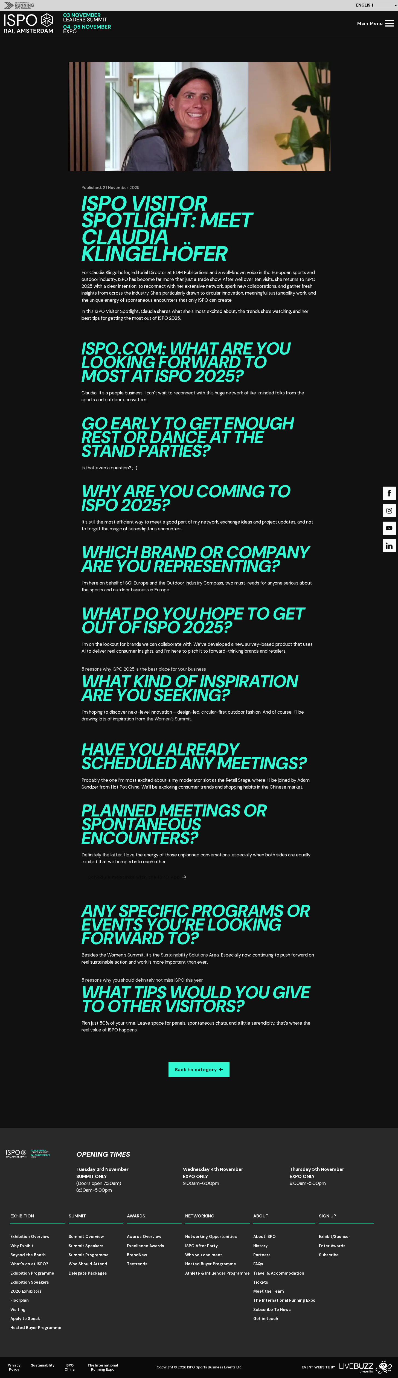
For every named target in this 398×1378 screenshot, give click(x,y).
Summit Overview (86, 1236)
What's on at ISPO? (29, 1263)
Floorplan (19, 1300)
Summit (77, 1216)
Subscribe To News (272, 1309)
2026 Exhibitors (26, 1291)
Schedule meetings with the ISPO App (134, 877)
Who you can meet (203, 1254)
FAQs (258, 1263)
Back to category (196, 1069)
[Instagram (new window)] (389, 510)
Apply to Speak (25, 1318)
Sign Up (327, 1216)
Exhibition (22, 1216)
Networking (199, 1216)
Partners (262, 1254)
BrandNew (137, 1254)
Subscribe (329, 1254)
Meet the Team (268, 1291)
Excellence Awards (145, 1245)
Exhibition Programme (32, 1273)
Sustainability (43, 1365)
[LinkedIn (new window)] (389, 545)
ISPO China (70, 1367)
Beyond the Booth (28, 1254)
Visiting (17, 1309)
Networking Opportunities (211, 1236)
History (260, 1245)
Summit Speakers (86, 1245)
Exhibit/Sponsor (334, 1236)
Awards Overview (144, 1236)
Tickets (260, 1282)
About (260, 1216)
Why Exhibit (21, 1245)
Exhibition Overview (30, 1236)
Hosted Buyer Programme (35, 1327)
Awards (136, 1216)
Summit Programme (89, 1254)
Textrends (137, 1263)
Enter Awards (332, 1245)
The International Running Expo (284, 1300)
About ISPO (264, 1236)
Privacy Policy (14, 1367)
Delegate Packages (88, 1273)
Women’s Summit (173, 719)
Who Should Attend (88, 1263)
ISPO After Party (201, 1245)
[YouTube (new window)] (389, 528)
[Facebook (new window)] (389, 493)
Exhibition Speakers (29, 1282)
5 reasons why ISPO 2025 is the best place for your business (144, 669)
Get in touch (265, 1318)
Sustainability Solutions (184, 955)
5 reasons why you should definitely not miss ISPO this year (142, 980)
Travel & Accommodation (278, 1273)
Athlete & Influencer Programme (217, 1273)
